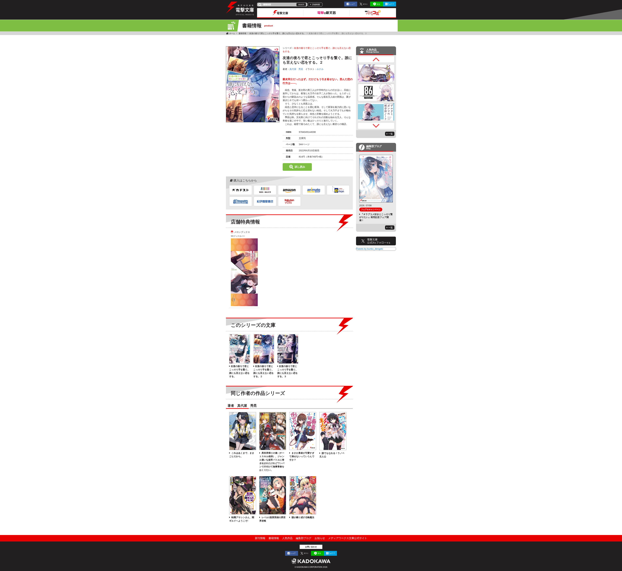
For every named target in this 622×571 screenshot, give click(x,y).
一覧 (390, 133)
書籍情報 (242, 33)
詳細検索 (316, 4)
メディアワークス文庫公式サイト (347, 538)
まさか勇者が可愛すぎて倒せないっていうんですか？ (301, 456)
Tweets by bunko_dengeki (369, 248)
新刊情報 (260, 538)
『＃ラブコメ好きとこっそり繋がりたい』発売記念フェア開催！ (376, 217)
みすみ (320, 69)
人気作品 (287, 538)
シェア (352, 4)
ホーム (232, 33)
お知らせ (320, 538)
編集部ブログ (303, 538)
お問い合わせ (311, 547)
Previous (376, 59)
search (301, 4)
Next (376, 126)
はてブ (391, 4)
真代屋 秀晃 (296, 69)
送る (378, 4)
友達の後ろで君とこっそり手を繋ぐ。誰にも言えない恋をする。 (277, 33)
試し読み (300, 166)
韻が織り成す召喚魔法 (302, 517)
